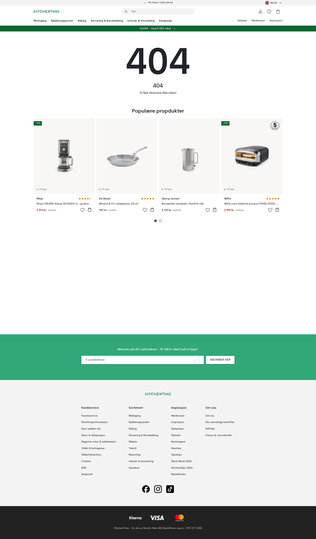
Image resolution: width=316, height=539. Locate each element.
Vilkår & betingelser (93, 448)
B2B (83, 468)
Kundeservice (89, 416)
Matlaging (40, 20)
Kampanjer (165, 20)
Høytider (176, 448)
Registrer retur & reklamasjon (98, 441)
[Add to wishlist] (83, 209)
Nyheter (242, 20)
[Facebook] (146, 489)
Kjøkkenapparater (62, 20)
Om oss (209, 416)
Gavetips (176, 455)
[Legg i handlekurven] (89, 209)
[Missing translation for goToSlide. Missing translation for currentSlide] (155, 221)
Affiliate (210, 429)
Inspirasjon (275, 20)
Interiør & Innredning (141, 20)
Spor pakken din (91, 429)
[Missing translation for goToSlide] (160, 221)
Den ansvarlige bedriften (220, 422)
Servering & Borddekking (107, 20)
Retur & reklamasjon (93, 435)
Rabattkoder (178, 474)
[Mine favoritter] (269, 11)
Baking (82, 20)
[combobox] (273, 2)
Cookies (86, 461)
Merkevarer (258, 20)
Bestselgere (178, 441)
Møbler (133, 441)
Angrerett (87, 474)
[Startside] (46, 11)
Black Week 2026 (181, 461)
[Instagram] (158, 489)
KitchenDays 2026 (182, 468)
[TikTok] (170, 489)
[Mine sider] (260, 11)
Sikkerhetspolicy (91, 455)
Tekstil (132, 448)
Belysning (134, 455)
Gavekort (134, 468)
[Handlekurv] (278, 11)
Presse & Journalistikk (218, 435)
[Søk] (126, 11)
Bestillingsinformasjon (94, 422)
